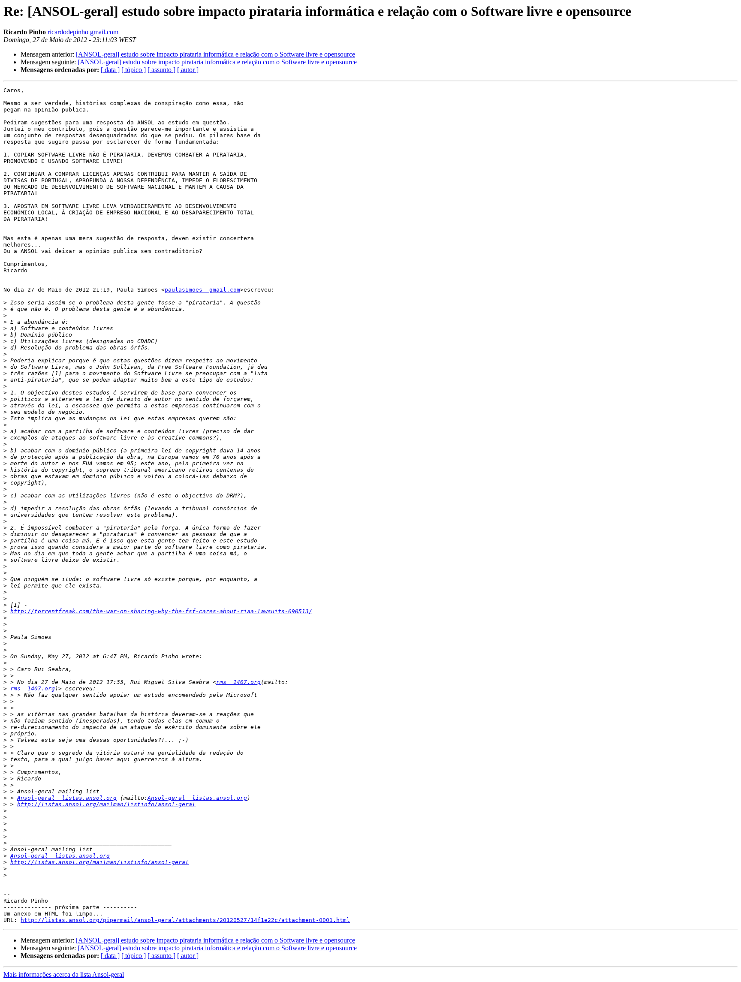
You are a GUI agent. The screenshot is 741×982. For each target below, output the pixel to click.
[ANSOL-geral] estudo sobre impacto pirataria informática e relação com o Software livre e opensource (215, 54)
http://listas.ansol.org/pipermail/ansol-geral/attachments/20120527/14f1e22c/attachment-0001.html (185, 920)
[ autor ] (188, 69)
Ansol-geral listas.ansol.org (67, 798)
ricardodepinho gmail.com (83, 32)
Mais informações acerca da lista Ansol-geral (63, 974)
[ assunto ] (161, 69)
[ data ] (110, 69)
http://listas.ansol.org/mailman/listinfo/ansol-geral (106, 804)
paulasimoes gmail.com (202, 289)
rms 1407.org (238, 682)
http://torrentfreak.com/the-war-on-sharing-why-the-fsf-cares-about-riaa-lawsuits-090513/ (161, 611)
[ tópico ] (133, 69)
